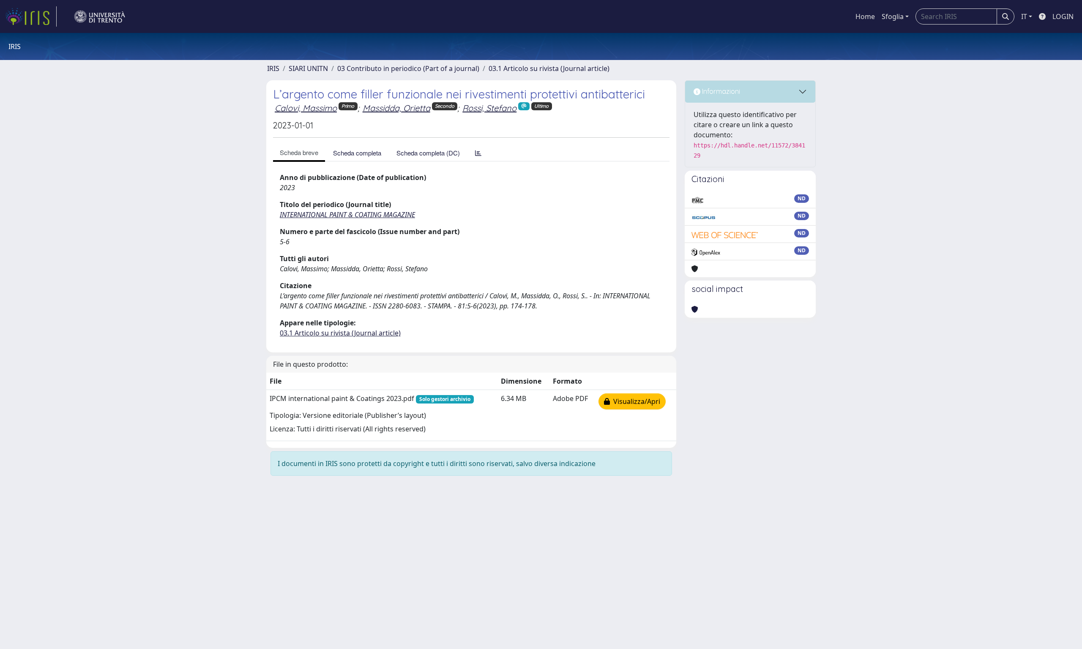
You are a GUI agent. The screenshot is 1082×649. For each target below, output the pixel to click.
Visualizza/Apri (635, 401)
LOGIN (1063, 16)
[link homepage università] (99, 16)
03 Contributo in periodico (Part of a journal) (408, 68)
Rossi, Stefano (489, 108)
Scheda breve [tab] (299, 152)
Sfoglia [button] (893, 16)
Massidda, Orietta (396, 108)
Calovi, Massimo (306, 108)
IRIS (273, 68)
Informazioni (720, 91)
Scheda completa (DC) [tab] (428, 152)
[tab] (478, 153)
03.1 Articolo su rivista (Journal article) (549, 68)
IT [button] (1024, 16)
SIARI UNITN (308, 68)
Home (865, 16)
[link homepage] (31, 16)
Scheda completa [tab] (357, 152)
